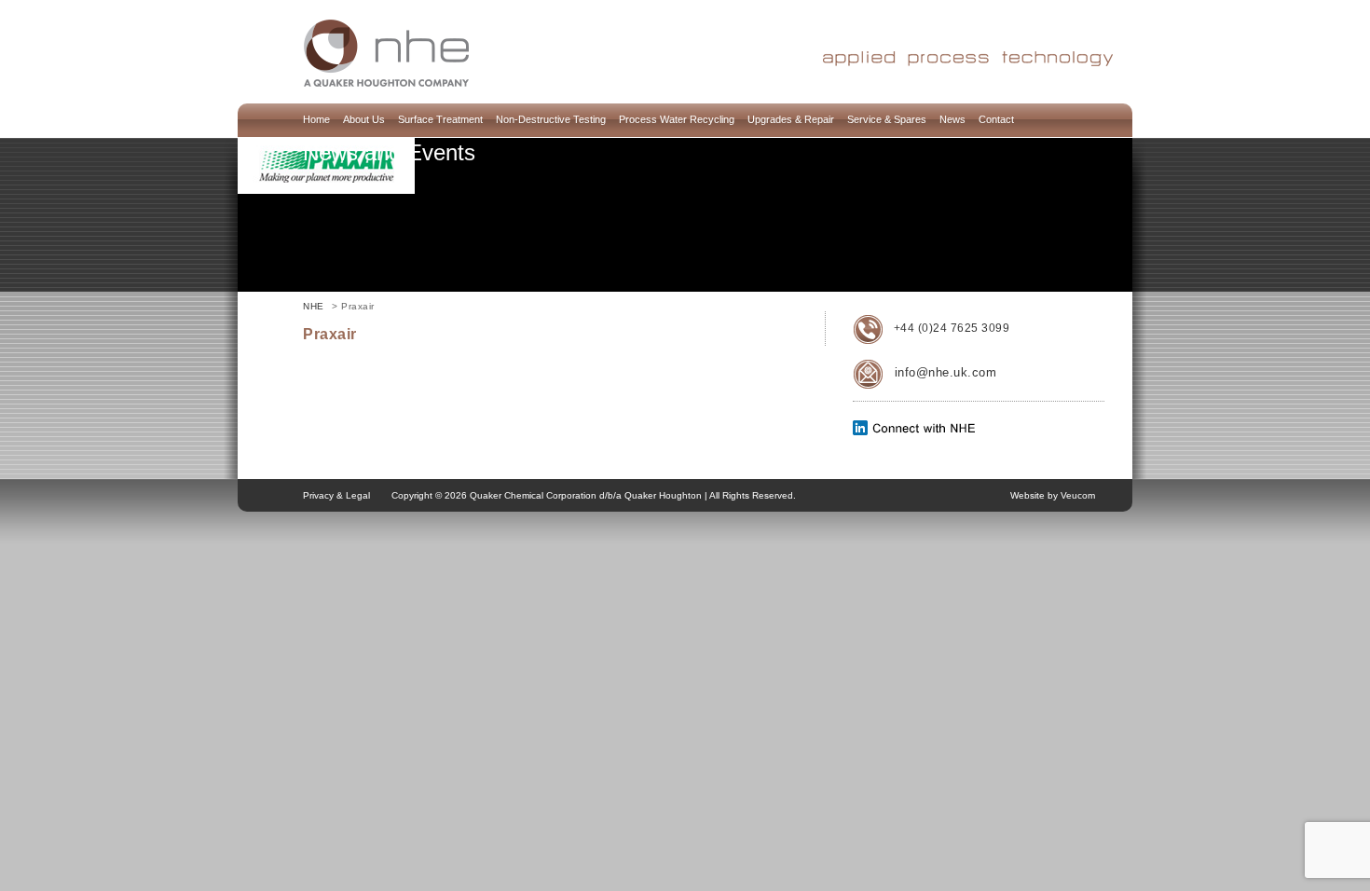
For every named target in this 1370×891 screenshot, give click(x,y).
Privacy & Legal (336, 495)
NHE (313, 306)
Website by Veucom (1052, 495)
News (952, 119)
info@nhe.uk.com (946, 372)
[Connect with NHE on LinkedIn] (915, 431)
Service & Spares (886, 119)
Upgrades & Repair (790, 119)
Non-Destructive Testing (551, 119)
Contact (996, 119)
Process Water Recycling (676, 119)
